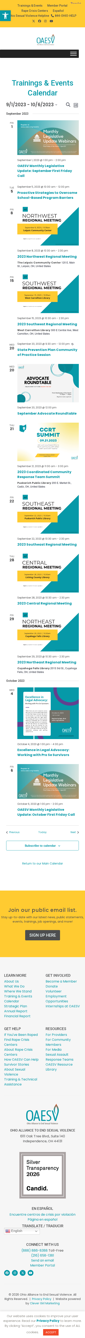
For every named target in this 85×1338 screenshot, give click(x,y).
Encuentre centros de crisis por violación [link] (42, 1214)
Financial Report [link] (17, 1016)
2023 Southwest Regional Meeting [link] (47, 324)
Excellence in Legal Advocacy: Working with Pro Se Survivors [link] (43, 752)
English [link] (16, 1231)
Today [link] (42, 832)
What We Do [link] (14, 986)
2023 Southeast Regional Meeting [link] (47, 544)
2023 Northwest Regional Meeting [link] (47, 256)
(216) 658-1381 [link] (42, 1255)
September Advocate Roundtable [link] (47, 413)
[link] (5, 15)
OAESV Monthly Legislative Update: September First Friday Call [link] (44, 170)
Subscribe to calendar (40, 845)
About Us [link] (11, 981)
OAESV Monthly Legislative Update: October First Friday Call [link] (46, 812)
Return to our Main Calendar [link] (42, 863)
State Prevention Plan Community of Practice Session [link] (47, 352)
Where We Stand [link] (18, 991)
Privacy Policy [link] (41, 1299)
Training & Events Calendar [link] (18, 999)
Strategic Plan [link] (15, 1006)
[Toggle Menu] (73, 54)
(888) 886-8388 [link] (34, 1250)
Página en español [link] (42, 1219)
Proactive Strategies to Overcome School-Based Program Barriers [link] (47, 195)
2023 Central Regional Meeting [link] (44, 603)
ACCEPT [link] (51, 1332)
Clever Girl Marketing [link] (45, 1303)
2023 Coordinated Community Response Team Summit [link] (44, 474)
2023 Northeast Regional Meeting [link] (46, 662)
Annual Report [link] (15, 1011)
